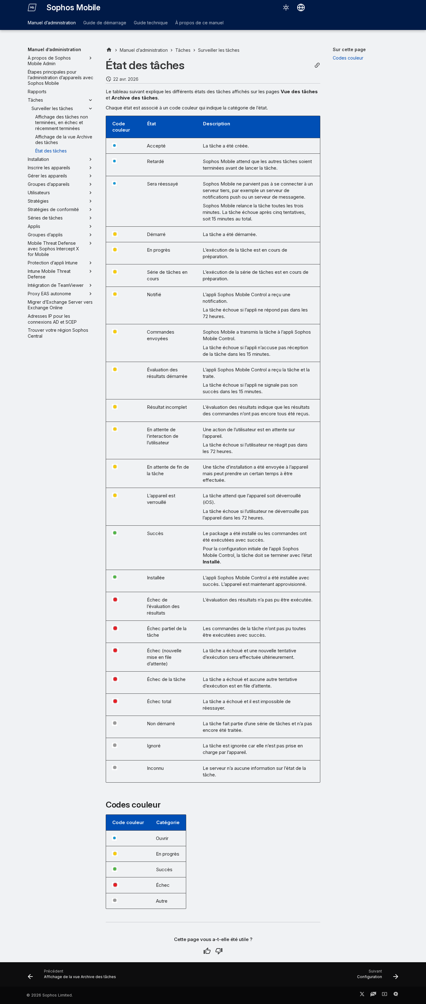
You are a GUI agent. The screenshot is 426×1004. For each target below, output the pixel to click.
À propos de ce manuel (199, 22)
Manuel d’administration (52, 22)
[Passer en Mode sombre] (286, 7)
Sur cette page (349, 49)
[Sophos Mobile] (32, 7)
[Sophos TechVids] (385, 995)
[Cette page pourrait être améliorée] (219, 951)
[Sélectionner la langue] (301, 7)
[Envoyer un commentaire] (396, 995)
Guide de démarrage (104, 22)
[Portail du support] (373, 995)
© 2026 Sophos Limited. (50, 995)
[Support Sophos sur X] (362, 995)
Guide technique (151, 22)
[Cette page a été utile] (207, 951)
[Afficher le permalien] (317, 65)
